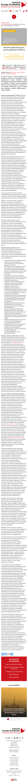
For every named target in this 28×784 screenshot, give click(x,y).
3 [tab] (14, 719)
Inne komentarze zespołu (14, 58)
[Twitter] (5, 654)
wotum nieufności (11, 74)
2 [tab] (11, 719)
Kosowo (3, 74)
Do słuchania (14, 760)
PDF (5, 67)
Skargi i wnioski (14, 775)
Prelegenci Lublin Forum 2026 (14, 671)
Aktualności (14, 759)
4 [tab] (17, 719)
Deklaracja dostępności (14, 771)
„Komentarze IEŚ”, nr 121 (10, 424)
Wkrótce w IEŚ (14, 765)
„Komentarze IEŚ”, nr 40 (16, 437)
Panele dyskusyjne (14, 674)
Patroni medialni (14, 677)
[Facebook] (2, 654)
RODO (14, 774)
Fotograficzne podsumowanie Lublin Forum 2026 (14, 667)
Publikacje (14, 762)
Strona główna (14, 757)
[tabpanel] (14, 702)
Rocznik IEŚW (14, 763)
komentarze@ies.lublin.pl (10, 68)
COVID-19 (22, 72)
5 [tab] (20, 719)
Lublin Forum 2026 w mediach (14, 664)
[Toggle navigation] (14, 17)
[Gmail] (8, 654)
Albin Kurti (14, 72)
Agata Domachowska (10, 39)
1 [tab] (8, 719)
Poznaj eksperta (14, 55)
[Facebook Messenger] (11, 654)
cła (18, 72)
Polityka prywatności (14, 772)
